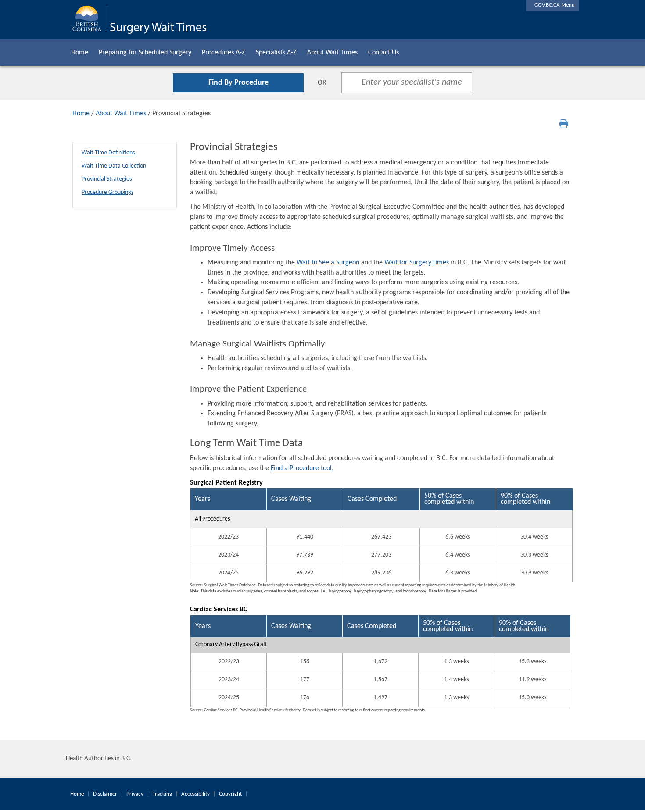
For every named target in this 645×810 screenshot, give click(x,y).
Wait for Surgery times (416, 262)
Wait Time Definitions (108, 153)
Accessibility (195, 794)
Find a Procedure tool (301, 468)
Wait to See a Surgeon (328, 262)
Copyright (230, 794)
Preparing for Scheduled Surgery (145, 52)
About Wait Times (332, 52)
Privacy (134, 794)
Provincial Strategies (107, 179)
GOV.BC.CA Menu (552, 5)
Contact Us (383, 52)
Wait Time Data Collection (114, 166)
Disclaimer (105, 794)
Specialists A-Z (276, 52)
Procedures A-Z (223, 52)
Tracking (162, 794)
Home (79, 52)
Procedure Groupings (107, 192)
